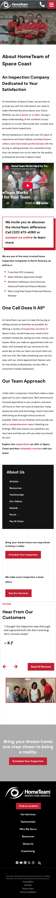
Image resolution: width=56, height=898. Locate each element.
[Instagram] (33, 863)
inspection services (34, 328)
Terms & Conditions (28, 892)
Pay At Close (17, 521)
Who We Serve (28, 829)
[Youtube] (21, 863)
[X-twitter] (29, 863)
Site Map (28, 885)
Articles (15, 481)
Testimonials (18, 494)
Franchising (28, 851)
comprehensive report (22, 424)
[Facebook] (17, 863)
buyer (25, 114)
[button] (4, 666)
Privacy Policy (28, 888)
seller (37, 114)
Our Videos (17, 501)
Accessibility (28, 881)
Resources (16, 488)
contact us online (19, 237)
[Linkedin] (25, 863)
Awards (15, 507)
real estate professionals (29, 143)
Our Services (28, 814)
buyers (47, 139)
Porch (14, 514)
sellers (6, 143)
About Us (28, 843)
